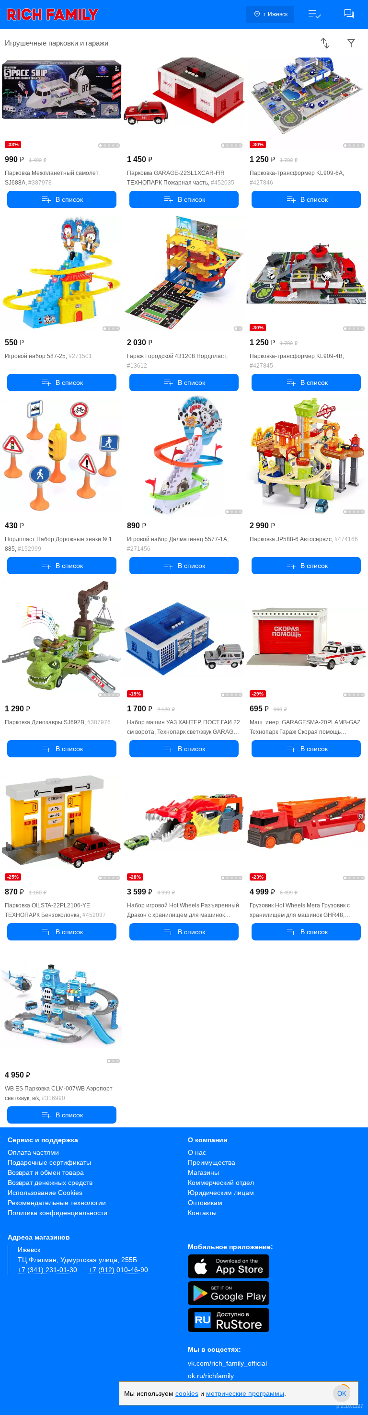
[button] (314, 14)
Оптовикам (205, 1202)
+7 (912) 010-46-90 (118, 1270)
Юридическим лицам (221, 1192)
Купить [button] (61, 199)
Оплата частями (33, 1152)
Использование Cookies (45, 1192)
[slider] (341, 1393)
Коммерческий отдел (221, 1182)
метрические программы (245, 1393)
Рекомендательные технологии (57, 1202)
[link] (53, 14)
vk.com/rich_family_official (227, 1363)
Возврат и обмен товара (46, 1172)
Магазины (203, 1172)
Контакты (202, 1213)
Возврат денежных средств (50, 1182)
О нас (197, 1152)
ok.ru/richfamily (211, 1376)
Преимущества (211, 1162)
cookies (186, 1393)
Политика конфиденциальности (57, 1213)
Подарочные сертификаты (49, 1162)
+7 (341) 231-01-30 (47, 1270)
